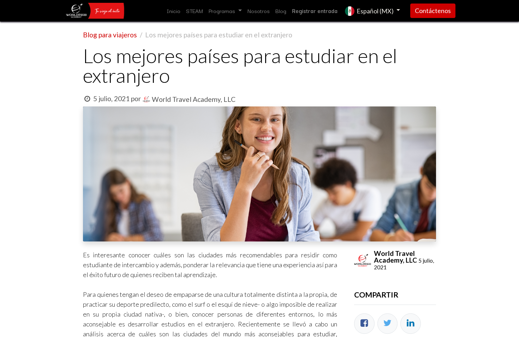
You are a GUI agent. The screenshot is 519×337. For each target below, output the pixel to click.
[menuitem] (173, 10)
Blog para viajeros (110, 35)
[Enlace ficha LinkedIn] (410, 323)
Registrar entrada (315, 10)
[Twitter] (387, 323)
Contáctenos (433, 10)
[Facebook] (364, 323)
